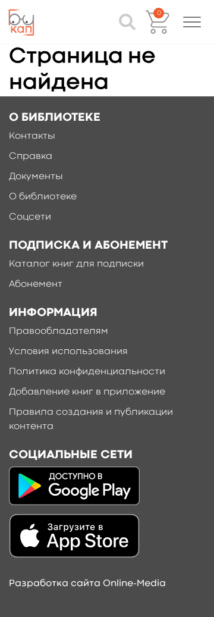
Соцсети (30, 217)
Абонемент (35, 284)
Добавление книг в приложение (87, 392)
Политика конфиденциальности (87, 372)
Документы (36, 177)
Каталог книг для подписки (76, 264)
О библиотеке (43, 197)
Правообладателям (58, 331)
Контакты (32, 136)
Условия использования (68, 351)
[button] (192, 22)
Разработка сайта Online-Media (87, 584)
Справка (30, 156)
